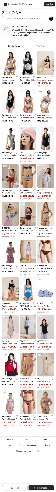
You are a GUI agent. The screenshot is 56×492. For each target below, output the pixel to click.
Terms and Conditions (28, 445)
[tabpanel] (28, 239)
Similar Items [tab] (14, 46)
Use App (49, 4)
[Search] (51, 19)
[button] (28, 4)
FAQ (9, 445)
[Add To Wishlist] (17, 77)
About (28, 439)
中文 (38, 451)
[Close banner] (2, 4)
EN (33, 451)
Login (46, 439)
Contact (9, 439)
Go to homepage (41, 488)
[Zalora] (28, 12)
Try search (14, 488)
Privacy (46, 445)
